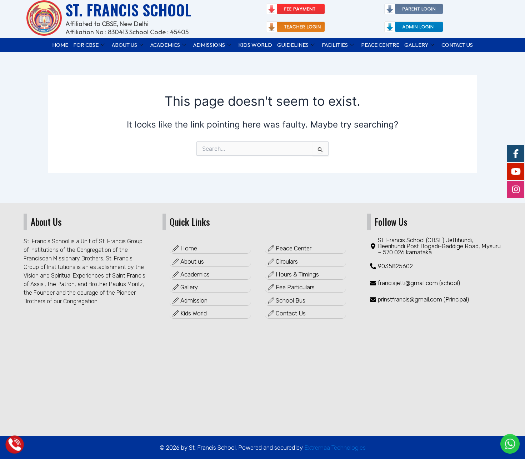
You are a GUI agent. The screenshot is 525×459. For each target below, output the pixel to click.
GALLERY (416, 44)
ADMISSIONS (209, 44)
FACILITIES (335, 44)
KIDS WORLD (255, 44)
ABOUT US (124, 44)
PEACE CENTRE (380, 44)
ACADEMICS (165, 44)
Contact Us (457, 44)
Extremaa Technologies (334, 447)
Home (60, 44)
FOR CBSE (86, 44)
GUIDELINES (293, 44)
